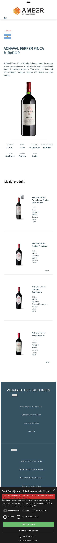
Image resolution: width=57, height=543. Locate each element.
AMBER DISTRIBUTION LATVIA (31, 461)
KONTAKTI (31, 431)
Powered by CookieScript (28, 540)
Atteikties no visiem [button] (28, 530)
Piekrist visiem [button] (28, 524)
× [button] (54, 490)
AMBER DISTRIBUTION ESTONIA (31, 478)
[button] (28, 536)
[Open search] (5, 18)
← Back (7, 30)
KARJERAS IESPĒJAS (31, 423)
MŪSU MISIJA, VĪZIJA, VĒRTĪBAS (31, 406)
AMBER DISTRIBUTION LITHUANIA (31, 469)
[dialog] (28, 515)
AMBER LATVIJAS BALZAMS (31, 486)
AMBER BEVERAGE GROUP (31, 415)
